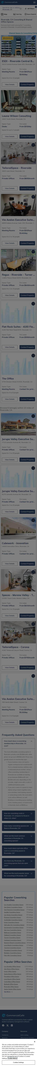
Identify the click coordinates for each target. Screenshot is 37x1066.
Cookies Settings (18, 1062)
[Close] (34, 1041)
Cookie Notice (12, 1058)
